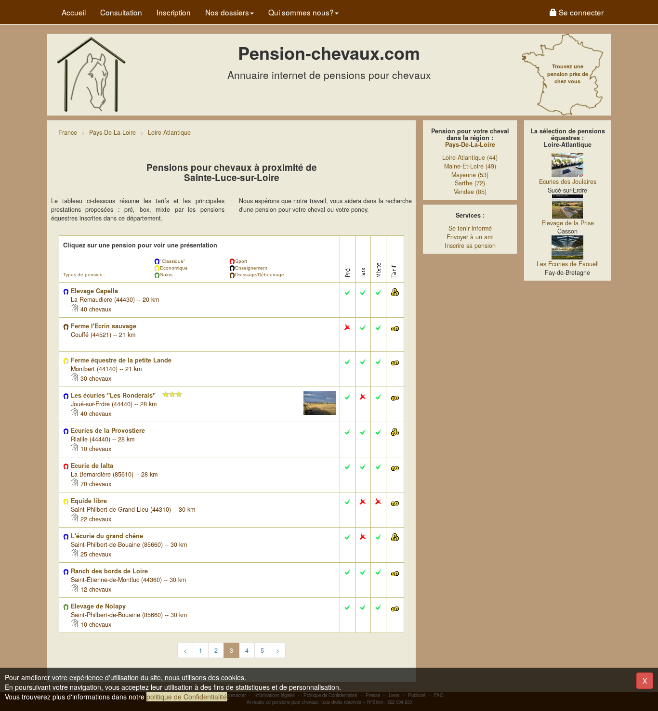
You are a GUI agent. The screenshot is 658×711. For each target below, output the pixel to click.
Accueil (74, 12)
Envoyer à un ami (470, 237)
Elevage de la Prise (567, 223)
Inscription (174, 12)
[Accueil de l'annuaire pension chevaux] (90, 73)
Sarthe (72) (470, 183)
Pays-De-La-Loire (470, 144)
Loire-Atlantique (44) (470, 157)
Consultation (121, 12)
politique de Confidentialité (186, 696)
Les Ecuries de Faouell (568, 263)
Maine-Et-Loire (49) (470, 166)
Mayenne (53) (469, 174)
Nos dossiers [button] (227, 12)
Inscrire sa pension (470, 245)
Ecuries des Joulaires (567, 181)
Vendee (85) (470, 191)
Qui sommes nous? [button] (301, 12)
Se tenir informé (470, 228)
